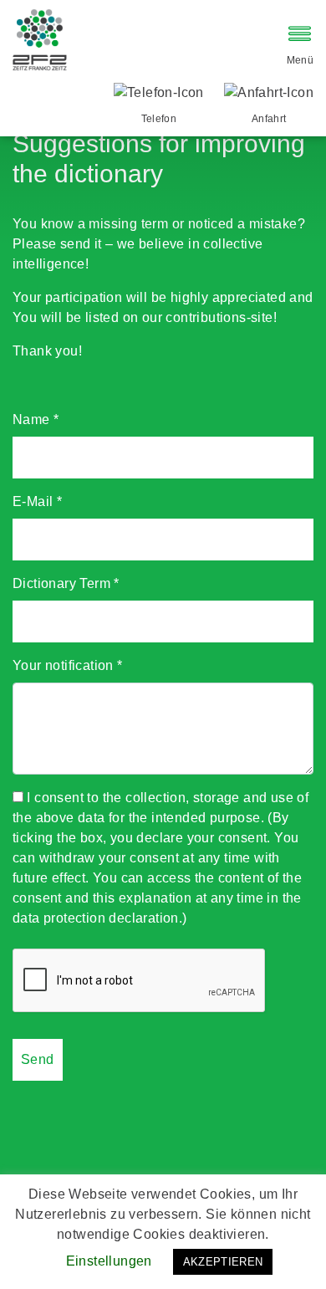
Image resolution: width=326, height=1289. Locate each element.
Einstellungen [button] (109, 1261)
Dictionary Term (66, 583)
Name (36, 419)
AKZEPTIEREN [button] (223, 1262)
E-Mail (37, 501)
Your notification (68, 665)
